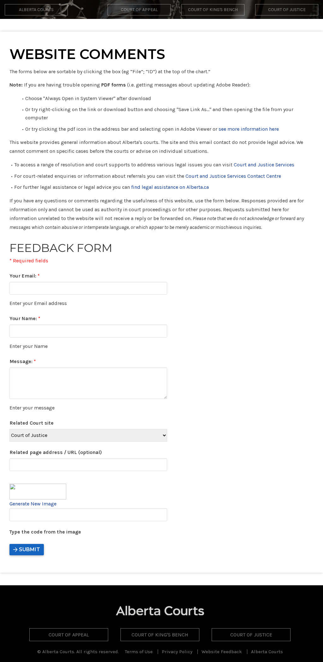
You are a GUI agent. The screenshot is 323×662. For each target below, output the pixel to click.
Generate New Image (32, 504)
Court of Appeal (139, 9)
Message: (22, 361)
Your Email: (24, 276)
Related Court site (31, 423)
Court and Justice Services (264, 165)
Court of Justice (287, 9)
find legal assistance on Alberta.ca (170, 187)
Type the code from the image (45, 532)
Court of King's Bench (213, 9)
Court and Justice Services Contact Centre (233, 176)
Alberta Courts (36, 9)
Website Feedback (222, 651)
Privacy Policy (177, 651)
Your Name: (24, 318)
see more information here (249, 129)
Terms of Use (139, 651)
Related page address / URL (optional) (55, 452)
